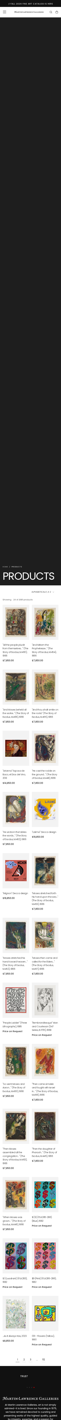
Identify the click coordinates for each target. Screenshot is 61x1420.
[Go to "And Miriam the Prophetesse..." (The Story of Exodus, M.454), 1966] (45, 622)
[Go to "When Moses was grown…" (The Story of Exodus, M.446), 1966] (16, 1194)
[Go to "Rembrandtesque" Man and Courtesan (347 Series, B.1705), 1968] (45, 1000)
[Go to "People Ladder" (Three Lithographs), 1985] (16, 1000)
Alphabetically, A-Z (41, 592)
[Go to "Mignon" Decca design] (16, 870)
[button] (5, 12)
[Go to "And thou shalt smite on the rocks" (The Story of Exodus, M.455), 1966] (45, 687)
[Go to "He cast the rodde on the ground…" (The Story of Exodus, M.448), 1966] (45, 748)
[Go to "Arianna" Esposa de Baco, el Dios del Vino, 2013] (16, 748)
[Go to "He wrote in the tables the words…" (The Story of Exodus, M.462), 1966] (16, 809)
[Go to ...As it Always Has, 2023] (16, 1313)
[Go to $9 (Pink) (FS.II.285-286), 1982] (45, 1255)
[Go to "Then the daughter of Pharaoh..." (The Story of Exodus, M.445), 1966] (45, 1126)
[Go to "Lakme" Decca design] (45, 809)
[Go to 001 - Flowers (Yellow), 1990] (45, 1313)
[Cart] (56, 12)
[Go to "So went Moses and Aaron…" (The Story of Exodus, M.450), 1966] (16, 1061)
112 (43, 1359)
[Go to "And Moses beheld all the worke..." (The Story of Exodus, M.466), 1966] (16, 687)
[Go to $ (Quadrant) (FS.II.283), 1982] (16, 1255)
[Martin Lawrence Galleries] (30, 1398)
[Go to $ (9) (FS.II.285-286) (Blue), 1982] (45, 1194)
